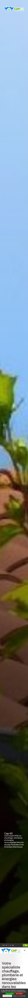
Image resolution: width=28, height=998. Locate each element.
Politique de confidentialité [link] (19, 996)
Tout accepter (10, 993)
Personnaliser (7, 996)
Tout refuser (19, 993)
